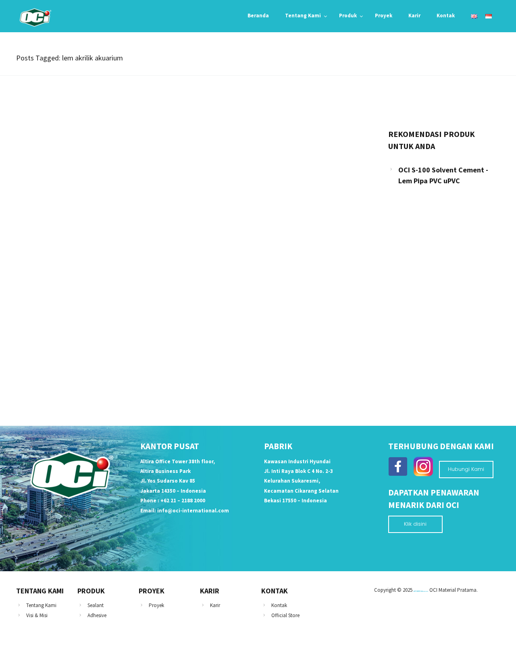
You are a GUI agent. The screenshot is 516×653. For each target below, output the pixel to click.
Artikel (35, 299)
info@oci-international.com (193, 510)
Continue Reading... (53, 365)
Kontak (279, 605)
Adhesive (96, 615)
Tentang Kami (41, 605)
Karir (215, 605)
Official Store (285, 615)
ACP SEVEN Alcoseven (421, 591)
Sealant (95, 605)
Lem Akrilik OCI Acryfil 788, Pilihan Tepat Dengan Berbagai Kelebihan (130, 314)
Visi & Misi (37, 615)
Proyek (156, 605)
